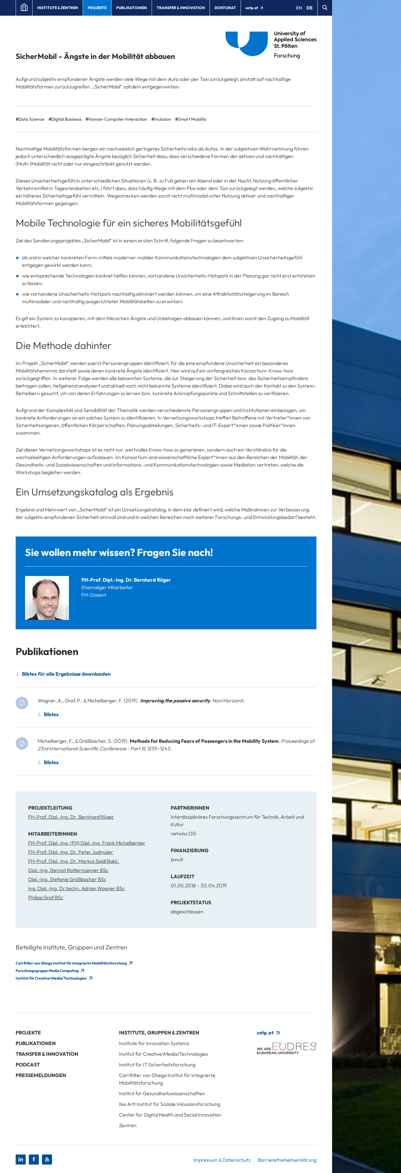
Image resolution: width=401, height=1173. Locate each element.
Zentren (128, 1125)
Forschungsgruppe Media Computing (47, 970)
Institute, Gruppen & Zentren (159, 1032)
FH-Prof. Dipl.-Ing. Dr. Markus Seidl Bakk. (73, 861)
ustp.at (252, 7)
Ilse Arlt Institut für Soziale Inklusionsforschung (169, 1104)
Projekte (97, 7)
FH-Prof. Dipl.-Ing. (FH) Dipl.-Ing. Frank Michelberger (86, 843)
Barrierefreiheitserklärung (287, 1160)
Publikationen (131, 7)
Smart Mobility (192, 119)
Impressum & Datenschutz (222, 1160)
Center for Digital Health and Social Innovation (170, 1115)
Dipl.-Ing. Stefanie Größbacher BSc (67, 879)
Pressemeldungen (41, 1075)
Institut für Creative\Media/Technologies (51, 978)
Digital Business (66, 119)
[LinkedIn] (21, 1160)
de (309, 8)
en (299, 8)
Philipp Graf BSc (45, 897)
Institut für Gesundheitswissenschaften (162, 1093)
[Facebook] (34, 1160)
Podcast (28, 1064)
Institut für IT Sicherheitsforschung (157, 1064)
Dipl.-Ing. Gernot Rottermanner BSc (68, 870)
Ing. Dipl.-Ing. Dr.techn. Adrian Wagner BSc (76, 888)
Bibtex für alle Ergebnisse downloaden (66, 674)
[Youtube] (47, 1160)
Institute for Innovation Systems (154, 1043)
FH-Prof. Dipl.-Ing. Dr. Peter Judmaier (70, 852)
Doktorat (225, 7)
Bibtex (51, 714)
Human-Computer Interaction (117, 119)
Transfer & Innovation (181, 7)
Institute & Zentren (57, 7)
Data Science (31, 119)
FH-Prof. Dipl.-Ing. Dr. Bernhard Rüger (126, 580)
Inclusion (162, 119)
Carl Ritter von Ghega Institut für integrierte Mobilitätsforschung (72, 963)
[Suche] (324, 8)
